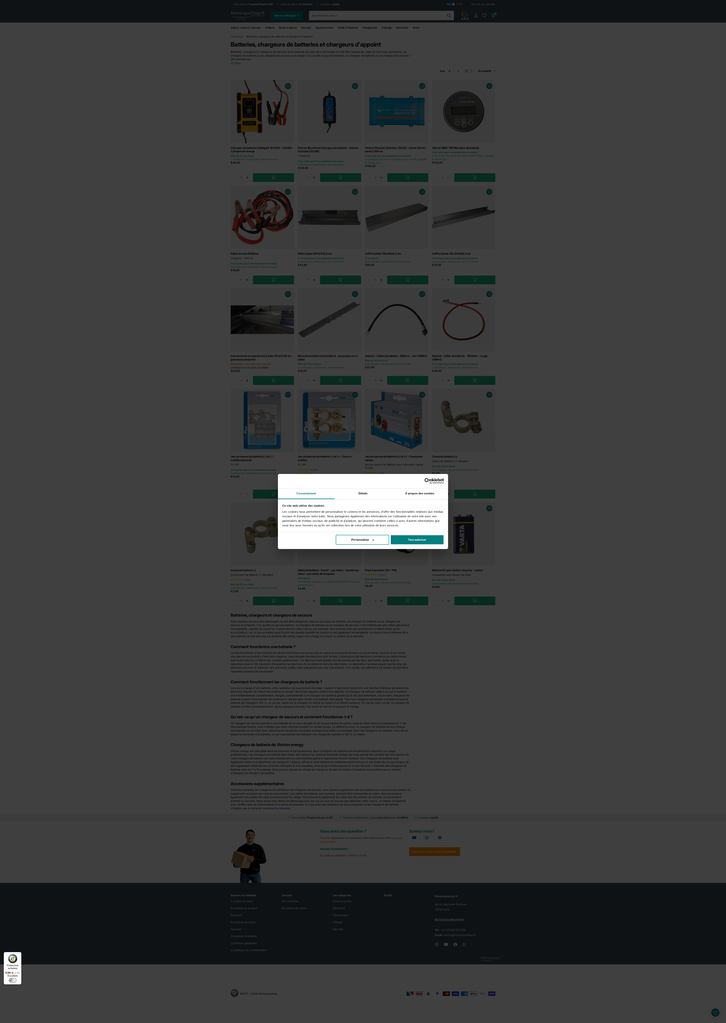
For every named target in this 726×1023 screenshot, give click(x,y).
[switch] (12, 980)
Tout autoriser (417, 539)
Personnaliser (360, 539)
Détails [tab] (363, 493)
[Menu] (19, 954)
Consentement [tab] (306, 493)
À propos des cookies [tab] (419, 493)
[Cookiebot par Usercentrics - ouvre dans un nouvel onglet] (427, 481)
